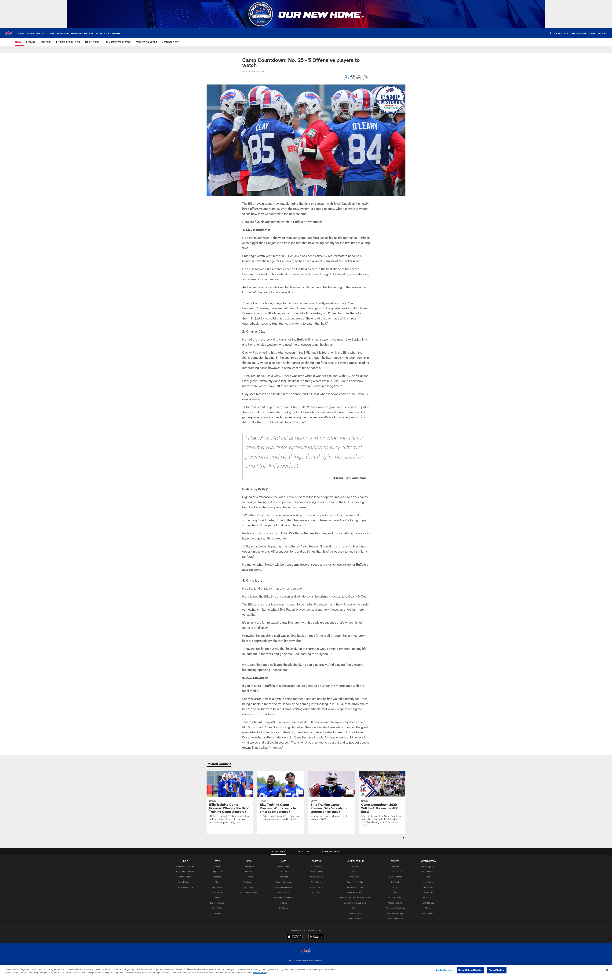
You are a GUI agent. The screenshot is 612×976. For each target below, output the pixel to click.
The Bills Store (355, 913)
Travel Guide (316, 892)
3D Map (355, 908)
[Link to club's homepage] (9, 33)
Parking (355, 871)
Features (248, 871)
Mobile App (428, 897)
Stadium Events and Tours (355, 903)
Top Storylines (249, 882)
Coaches (217, 877)
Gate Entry (354, 877)
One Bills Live (428, 903)
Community (428, 892)
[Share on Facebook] (346, 79)
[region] (306, 970)
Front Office (217, 908)
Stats (217, 882)
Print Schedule (316, 882)
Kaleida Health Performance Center (355, 897)
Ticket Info (395, 866)
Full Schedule (316, 866)
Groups (395, 887)
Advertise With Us (185, 887)
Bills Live (283, 871)
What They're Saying (249, 892)
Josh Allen (248, 877)
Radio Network (428, 913)
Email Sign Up (428, 866)
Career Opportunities (185, 866)
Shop (428, 877)
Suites (395, 892)
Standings (217, 897)
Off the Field (283, 892)
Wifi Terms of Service (185, 871)
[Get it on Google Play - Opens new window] (316, 938)
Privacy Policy (260, 972)
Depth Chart (217, 871)
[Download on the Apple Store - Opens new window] (294, 936)
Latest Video (283, 866)
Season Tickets (395, 871)
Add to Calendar (317, 887)
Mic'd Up (283, 903)
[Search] (550, 33)
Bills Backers (428, 882)
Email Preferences (428, 871)
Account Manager (395, 918)
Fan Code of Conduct (355, 887)
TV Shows (283, 908)
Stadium (354, 866)
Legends (217, 913)
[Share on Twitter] (352, 79)
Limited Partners (217, 903)
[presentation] (404, 838)
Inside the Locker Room (283, 887)
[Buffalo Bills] (306, 951)
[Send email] (358, 79)
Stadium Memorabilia (355, 918)
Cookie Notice (185, 877)
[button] (302, 838)
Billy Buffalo (428, 887)
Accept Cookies (496, 970)
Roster (217, 866)
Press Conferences (283, 882)
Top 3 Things (248, 887)
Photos (428, 908)
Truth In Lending (185, 882)
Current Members (395, 877)
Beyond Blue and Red (283, 897)
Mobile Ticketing (395, 903)
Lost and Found (354, 892)
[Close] (606, 970)
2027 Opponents (317, 871)
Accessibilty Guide (355, 882)
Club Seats (395, 882)
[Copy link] (365, 78)
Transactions (217, 892)
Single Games (395, 897)
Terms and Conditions (395, 908)
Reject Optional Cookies (470, 970)
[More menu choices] (124, 33)
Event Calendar (316, 877)
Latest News (249, 866)
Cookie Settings (444, 970)
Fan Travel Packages (395, 913)
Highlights (283, 877)
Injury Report (217, 887)
